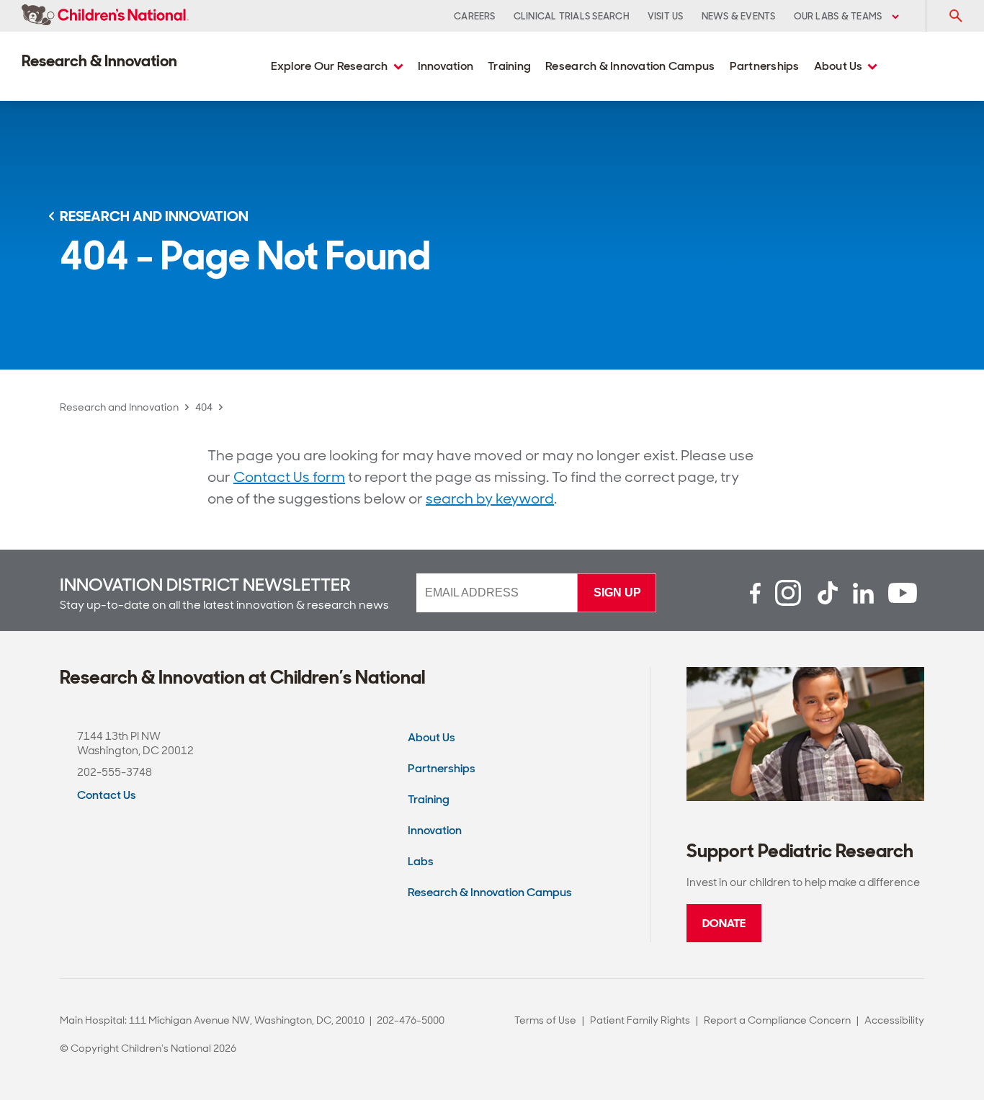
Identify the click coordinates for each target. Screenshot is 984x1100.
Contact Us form (289, 477)
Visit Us (666, 16)
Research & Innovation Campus (630, 65)
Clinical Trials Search (572, 16)
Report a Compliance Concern (777, 1020)
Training (509, 65)
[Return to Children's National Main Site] (105, 15)
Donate (724, 923)
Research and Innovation (119, 407)
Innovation (446, 65)
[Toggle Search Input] (955, 16)
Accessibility (894, 1020)
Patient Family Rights (640, 1020)
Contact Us (106, 794)
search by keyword (490, 498)
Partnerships (765, 65)
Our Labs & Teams (839, 16)
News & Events (739, 16)
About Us (839, 65)
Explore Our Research (330, 65)
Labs (421, 861)
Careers (475, 16)
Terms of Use (545, 1020)
